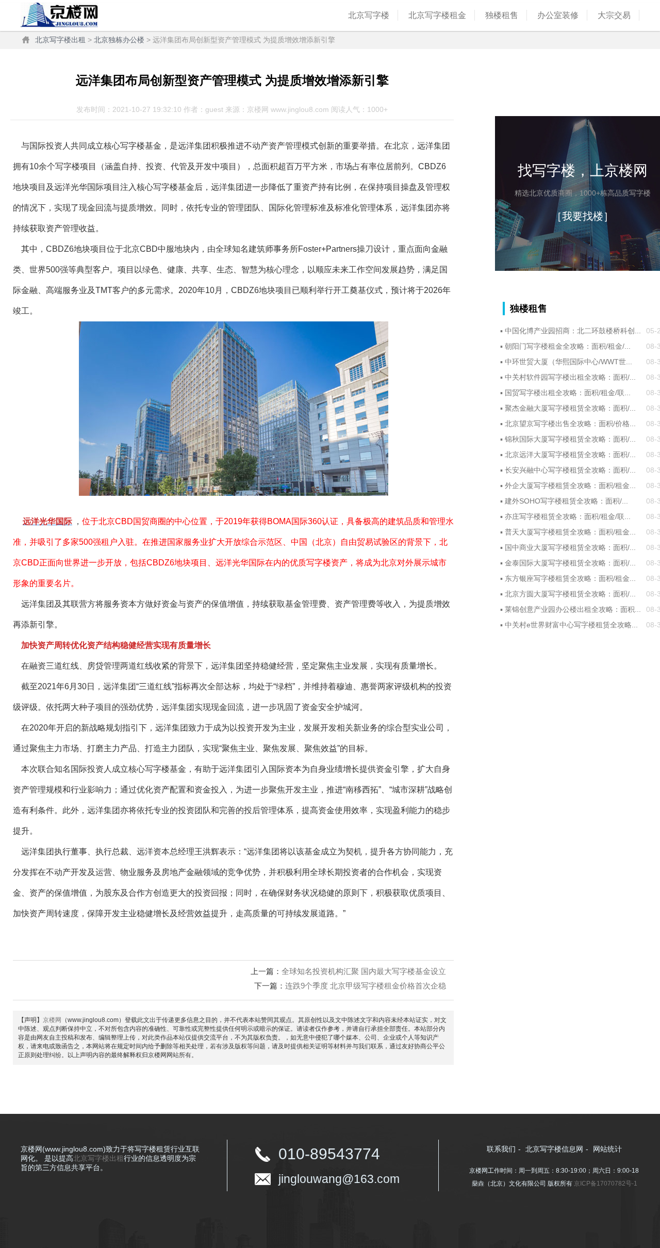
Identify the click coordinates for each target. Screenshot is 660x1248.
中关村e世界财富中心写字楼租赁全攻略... (571, 625)
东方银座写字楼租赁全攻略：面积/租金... (570, 578)
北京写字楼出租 (60, 40)
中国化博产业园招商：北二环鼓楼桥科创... (573, 331)
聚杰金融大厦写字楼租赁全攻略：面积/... (570, 408)
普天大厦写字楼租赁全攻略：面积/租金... (570, 532)
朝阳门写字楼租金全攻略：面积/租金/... (568, 346)
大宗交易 (614, 15)
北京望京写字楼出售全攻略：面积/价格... (570, 423)
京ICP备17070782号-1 (605, 1183)
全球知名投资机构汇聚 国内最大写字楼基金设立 (364, 971)
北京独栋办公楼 (119, 40)
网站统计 (607, 1149)
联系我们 (501, 1149)
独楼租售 (501, 15)
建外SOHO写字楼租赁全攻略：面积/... (566, 501)
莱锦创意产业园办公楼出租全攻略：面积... (573, 609)
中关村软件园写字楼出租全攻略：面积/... (570, 377)
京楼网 (52, 1020)
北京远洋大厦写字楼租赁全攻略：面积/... (570, 454)
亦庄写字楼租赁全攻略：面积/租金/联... (568, 516)
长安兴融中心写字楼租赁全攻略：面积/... (570, 470)
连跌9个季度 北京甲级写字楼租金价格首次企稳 (365, 985)
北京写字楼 (368, 15)
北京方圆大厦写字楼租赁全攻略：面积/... (570, 594)
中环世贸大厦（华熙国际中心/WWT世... (568, 362)
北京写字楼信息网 (554, 1149)
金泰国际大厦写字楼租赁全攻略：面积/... (570, 563)
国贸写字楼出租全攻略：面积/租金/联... (568, 392)
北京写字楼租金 (437, 15)
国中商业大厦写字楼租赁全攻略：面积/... (570, 547)
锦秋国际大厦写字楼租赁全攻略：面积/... (570, 439)
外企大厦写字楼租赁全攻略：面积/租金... (570, 485)
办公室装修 (558, 15)
